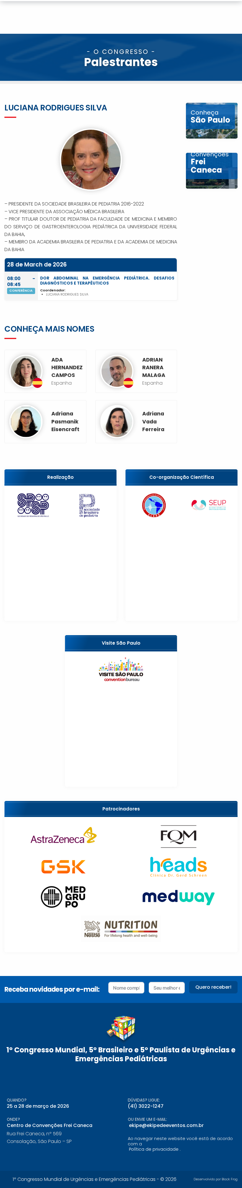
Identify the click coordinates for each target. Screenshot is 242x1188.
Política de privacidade (154, 1149)
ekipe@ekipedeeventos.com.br (166, 1125)
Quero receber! (213, 987)
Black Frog (230, 1179)
